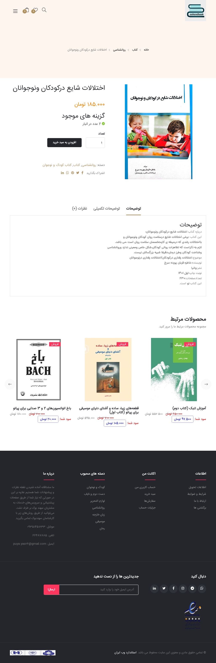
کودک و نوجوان (96, 487)
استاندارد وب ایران (125, 652)
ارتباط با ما (200, 501)
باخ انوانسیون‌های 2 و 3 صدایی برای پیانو (42, 408)
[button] (206, 384)
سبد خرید (149, 494)
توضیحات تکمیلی (106, 209)
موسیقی (100, 521)
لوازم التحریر (97, 501)
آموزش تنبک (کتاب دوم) (189, 408)
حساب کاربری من (145, 487)
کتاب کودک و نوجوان (57, 165)
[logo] (195, 10)
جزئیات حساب (147, 507)
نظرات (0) (79, 209)
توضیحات (133, 209)
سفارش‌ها (149, 501)
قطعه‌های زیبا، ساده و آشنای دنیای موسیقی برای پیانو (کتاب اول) (109, 410)
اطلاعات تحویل (197, 487)
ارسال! (51, 589)
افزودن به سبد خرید (64, 142)
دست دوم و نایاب (94, 494)
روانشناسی (119, 49)
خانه (146, 49)
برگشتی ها (200, 507)
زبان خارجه (98, 514)
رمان (102, 528)
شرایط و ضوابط (196, 494)
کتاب (135, 49)
